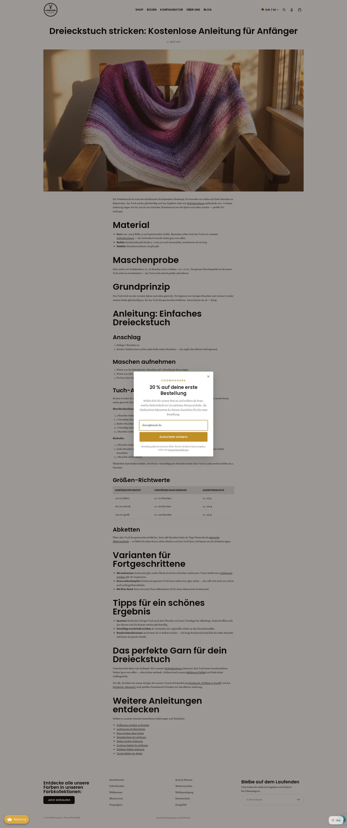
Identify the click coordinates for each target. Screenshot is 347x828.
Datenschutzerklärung (178, 449)
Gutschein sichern (173, 437)
